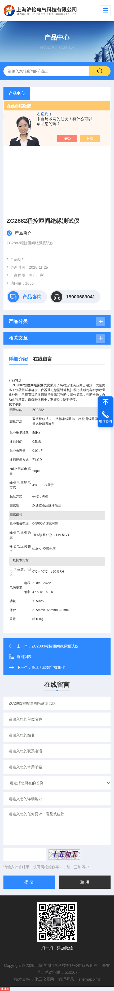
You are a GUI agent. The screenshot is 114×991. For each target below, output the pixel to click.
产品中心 (17, 93)
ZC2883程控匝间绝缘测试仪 (55, 646)
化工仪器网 (44, 979)
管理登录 (66, 979)
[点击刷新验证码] (64, 854)
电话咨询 (105, 421)
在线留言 (42, 359)
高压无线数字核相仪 (48, 667)
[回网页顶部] (105, 402)
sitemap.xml (89, 979)
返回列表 (24, 657)
